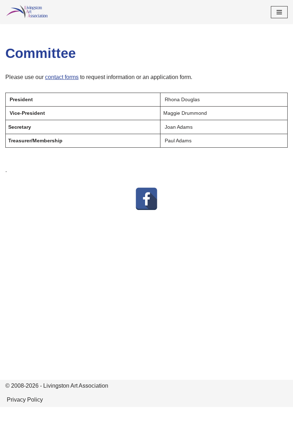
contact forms (62, 77)
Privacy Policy (25, 400)
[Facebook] (146, 198)
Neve (114, 414)
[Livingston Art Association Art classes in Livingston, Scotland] (26, 12)
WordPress (171, 414)
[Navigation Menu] (279, 12)
